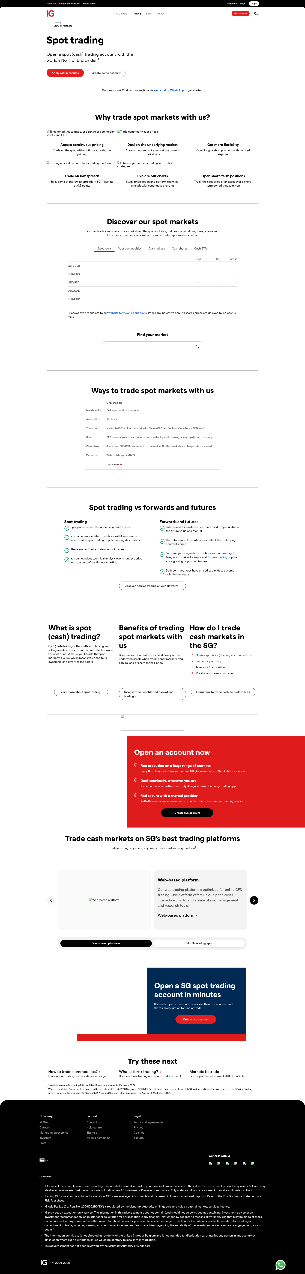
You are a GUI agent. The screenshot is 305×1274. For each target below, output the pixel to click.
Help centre (94, 1127)
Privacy (138, 1127)
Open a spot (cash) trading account (219, 655)
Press (43, 1142)
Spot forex (104, 248)
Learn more (112, 464)
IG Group (45, 1122)
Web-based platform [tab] (106, 943)
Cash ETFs (200, 248)
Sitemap (92, 1132)
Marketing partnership (54, 1132)
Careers (45, 1127)
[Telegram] (253, 1164)
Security (139, 1137)
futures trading (217, 557)
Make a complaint (98, 1137)
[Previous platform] (51, 900)
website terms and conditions (127, 312)
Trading (136, 13)
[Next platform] (254, 900)
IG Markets (121, 13)
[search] (256, 13)
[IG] (50, 13)
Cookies (139, 1132)
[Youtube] (236, 1164)
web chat (160, 90)
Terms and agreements (148, 1122)
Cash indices (157, 248)
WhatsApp (177, 90)
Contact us (94, 1122)
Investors (45, 1137)
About (160, 13)
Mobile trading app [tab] (199, 943)
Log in (254, 3)
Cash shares (179, 248)
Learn (149, 13)
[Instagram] (245, 1164)
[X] (219, 1164)
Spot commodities (130, 248)
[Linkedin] (211, 1164)
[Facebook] (228, 1164)
